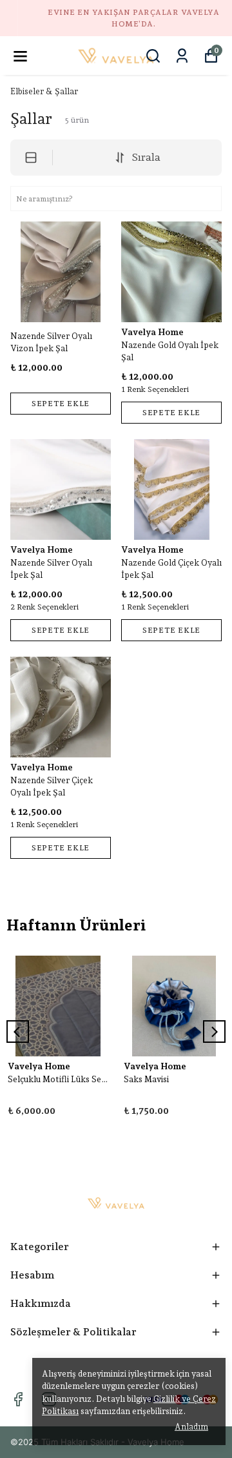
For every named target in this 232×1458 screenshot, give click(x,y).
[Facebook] (18, 1399)
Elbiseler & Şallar (44, 91)
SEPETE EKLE (61, 403)
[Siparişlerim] (182, 56)
